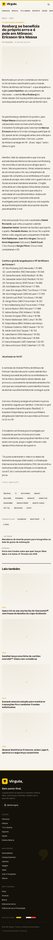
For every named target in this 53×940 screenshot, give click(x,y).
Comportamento (9, 857)
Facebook (21, 519)
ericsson (18, 508)
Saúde (44, 11)
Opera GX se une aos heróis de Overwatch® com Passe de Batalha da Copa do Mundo (25, 612)
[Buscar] (48, 4)
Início (4, 18)
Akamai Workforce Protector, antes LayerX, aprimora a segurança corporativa (25, 751)
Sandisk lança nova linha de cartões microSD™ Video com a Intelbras (21, 657)
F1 (16, 493)
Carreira (5, 861)
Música (15, 11)
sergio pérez (22, 503)
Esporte (36, 11)
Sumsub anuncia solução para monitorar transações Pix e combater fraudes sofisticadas (23, 704)
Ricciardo (25, 493)
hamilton (43, 498)
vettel (7, 508)
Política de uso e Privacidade (13, 908)
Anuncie (5, 895)
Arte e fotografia (9, 874)
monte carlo (38, 503)
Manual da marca (9, 904)
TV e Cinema (25, 11)
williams (7, 498)
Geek (11, 18)
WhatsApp (34, 519)
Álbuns (5, 878)
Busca (4, 900)
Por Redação (7, 42)
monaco (31, 498)
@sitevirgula (12, 805)
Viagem (5, 865)
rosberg (19, 498)
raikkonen (8, 503)
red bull (7, 493)
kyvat (29, 508)
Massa (37, 493)
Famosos (6, 11)
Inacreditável (7, 853)
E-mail (6, 524)
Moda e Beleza (8, 840)
